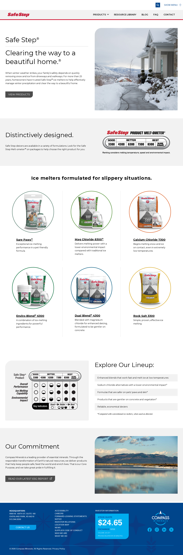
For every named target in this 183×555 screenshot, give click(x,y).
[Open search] (158, 5)
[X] (171, 530)
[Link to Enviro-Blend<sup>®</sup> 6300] (33, 288)
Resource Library (125, 14)
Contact (169, 14)
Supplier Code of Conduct (69, 530)
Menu (171, 4)
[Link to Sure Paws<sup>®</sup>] (33, 212)
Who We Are (61, 533)
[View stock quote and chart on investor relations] (107, 522)
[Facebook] (151, 530)
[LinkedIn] (165, 530)
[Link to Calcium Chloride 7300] (150, 212)
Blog (145, 14)
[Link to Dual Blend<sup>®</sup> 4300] (91, 288)
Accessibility (61, 511)
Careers (59, 514)
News (58, 528)
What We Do (61, 536)
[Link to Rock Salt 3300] (150, 288)
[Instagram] (158, 530)
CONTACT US (23, 527)
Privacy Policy (58, 549)
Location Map (62, 525)
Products (99, 14)
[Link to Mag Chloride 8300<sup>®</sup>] (91, 212)
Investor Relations (65, 522)
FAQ (155, 14)
